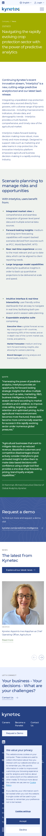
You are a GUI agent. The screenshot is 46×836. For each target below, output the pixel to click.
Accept (23, 821)
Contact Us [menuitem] (35, 724)
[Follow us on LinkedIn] (3, 3)
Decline (23, 830)
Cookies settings (23, 811)
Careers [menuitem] (6, 722)
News (14, 21)
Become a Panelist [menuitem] (20, 724)
